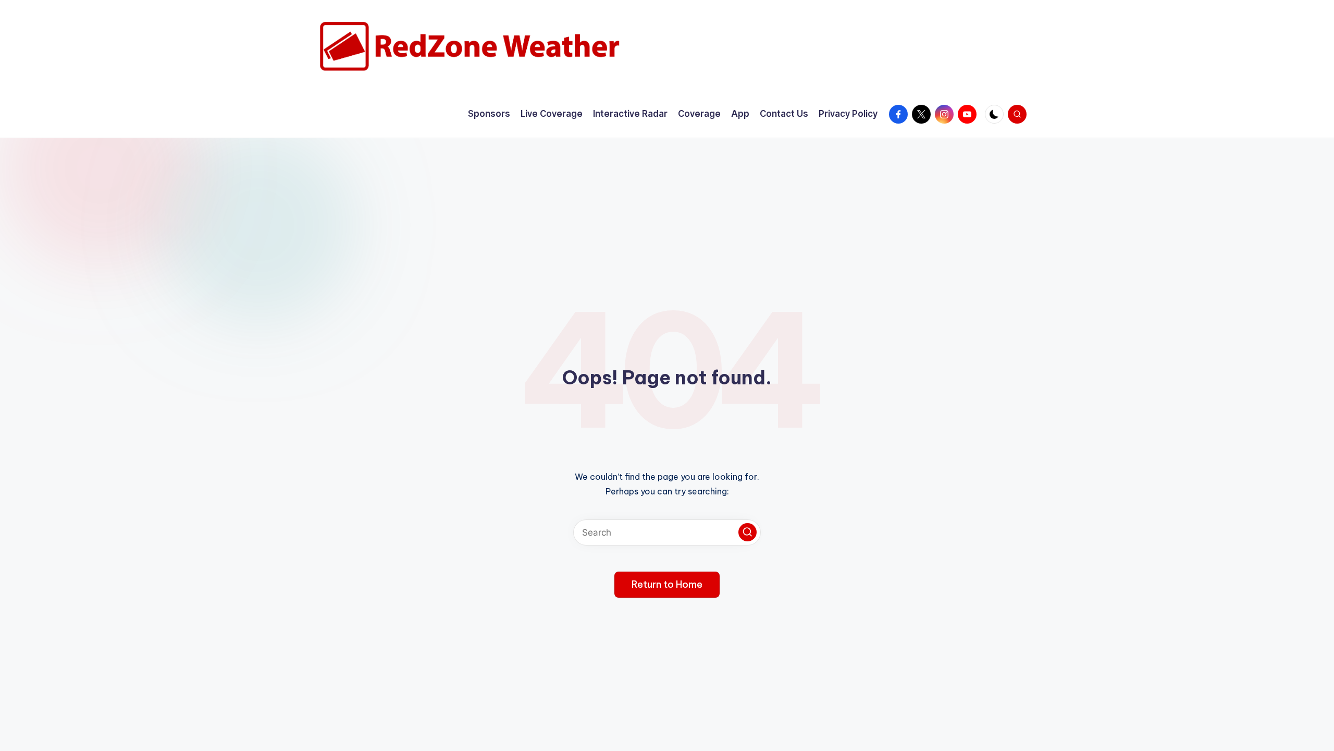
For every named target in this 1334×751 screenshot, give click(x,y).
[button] (747, 532)
